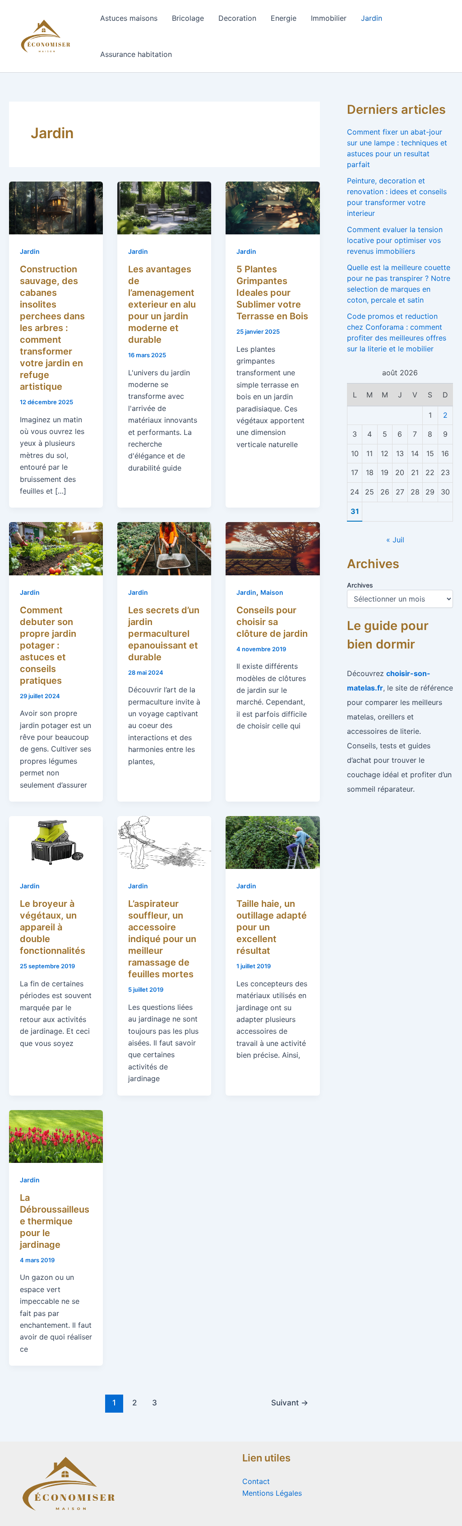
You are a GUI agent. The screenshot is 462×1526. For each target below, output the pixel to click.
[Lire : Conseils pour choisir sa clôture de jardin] (272, 547)
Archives (360, 585)
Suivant (289, 1402)
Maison (271, 592)
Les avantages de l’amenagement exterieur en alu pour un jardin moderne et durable (162, 304)
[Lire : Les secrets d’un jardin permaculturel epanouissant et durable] (164, 547)
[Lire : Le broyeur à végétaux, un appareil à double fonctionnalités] (56, 841)
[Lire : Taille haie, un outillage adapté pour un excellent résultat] (272, 841)
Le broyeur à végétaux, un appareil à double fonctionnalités (52, 927)
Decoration (237, 18)
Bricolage (188, 18)
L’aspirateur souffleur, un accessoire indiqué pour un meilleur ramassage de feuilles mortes (162, 939)
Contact (256, 1481)
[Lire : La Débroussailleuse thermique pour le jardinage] (56, 1135)
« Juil (395, 539)
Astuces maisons (128, 18)
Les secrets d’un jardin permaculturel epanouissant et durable (163, 634)
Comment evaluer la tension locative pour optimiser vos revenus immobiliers (395, 240)
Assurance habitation (136, 54)
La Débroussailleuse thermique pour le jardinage (54, 1221)
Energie (283, 18)
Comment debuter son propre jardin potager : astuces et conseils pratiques (48, 645)
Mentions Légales (272, 1493)
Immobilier (328, 18)
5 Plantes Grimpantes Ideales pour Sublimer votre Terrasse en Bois (272, 293)
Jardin (371, 18)
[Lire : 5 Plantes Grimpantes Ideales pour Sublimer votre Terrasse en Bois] (272, 207)
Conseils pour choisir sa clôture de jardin (272, 622)
